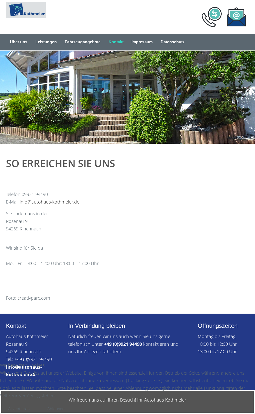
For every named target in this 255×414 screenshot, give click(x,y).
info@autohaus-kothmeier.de (49, 202)
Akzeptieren (19, 409)
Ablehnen (55, 409)
